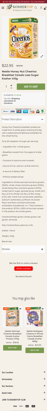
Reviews (6, 249)
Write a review (23, 268)
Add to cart (31, 86)
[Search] (36, 7)
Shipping (15, 98)
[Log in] (41, 7)
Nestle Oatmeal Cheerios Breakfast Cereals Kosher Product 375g (12, 335)
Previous (22, 300)
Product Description (12, 119)
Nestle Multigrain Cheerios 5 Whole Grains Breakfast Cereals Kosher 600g (34, 336)
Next (25, 300)
